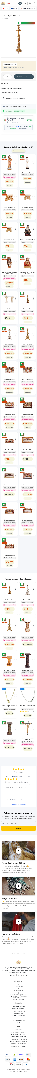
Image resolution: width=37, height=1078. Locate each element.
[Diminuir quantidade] (4, 76)
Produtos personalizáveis (18, 1043)
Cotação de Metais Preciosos (18, 1018)
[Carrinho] (34, 3)
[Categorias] (20, 3)
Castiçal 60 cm (27, 344)
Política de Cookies (18, 1013)
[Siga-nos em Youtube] (24, 975)
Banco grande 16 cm (9, 207)
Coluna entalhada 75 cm (9, 738)
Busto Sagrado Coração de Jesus (27, 272)
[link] (18, 799)
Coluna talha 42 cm (9, 670)
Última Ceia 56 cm (27, 520)
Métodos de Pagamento (18, 1032)
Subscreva (18, 828)
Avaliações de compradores (18, 1039)
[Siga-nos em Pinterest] (26, 975)
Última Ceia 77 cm (9, 414)
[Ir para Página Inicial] (3, 3)
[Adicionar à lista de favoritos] (15, 162)
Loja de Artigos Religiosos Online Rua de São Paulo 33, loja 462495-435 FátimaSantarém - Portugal (18, 997)
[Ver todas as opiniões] (18, 769)
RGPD (18, 1022)
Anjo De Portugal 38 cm (27, 172)
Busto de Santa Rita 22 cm (27, 239)
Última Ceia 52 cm (9, 520)
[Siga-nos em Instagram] (16, 975)
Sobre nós (18, 1030)
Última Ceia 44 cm (27, 414)
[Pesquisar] (25, 3)
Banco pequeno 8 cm (9, 239)
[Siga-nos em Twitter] (21, 975)
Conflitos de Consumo (18, 1015)
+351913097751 (18, 986)
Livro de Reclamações (18, 1020)
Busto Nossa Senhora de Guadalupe (9, 272)
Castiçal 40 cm (27, 309)
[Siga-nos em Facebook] (19, 975)
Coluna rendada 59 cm (27, 635)
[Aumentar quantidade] (10, 76)
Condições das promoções (18, 1036)
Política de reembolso (18, 1011)
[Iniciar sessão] (30, 3)
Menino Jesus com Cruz (9, 172)
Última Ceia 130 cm (27, 449)
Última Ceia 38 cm (27, 379)
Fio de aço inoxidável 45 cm (27, 706)
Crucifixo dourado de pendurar (27, 738)
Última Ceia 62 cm (27, 485)
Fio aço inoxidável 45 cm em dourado (9, 706)
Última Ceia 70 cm (9, 379)
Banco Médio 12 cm (27, 207)
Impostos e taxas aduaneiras (18, 1041)
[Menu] (15, 3)
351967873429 (18, 990)
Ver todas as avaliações (18, 804)
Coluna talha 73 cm (27, 670)
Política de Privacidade (18, 1008)
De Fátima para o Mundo (18, 1046)
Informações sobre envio (18, 1034)
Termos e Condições (18, 1006)
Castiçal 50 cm (9, 344)
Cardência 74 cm (9, 309)
